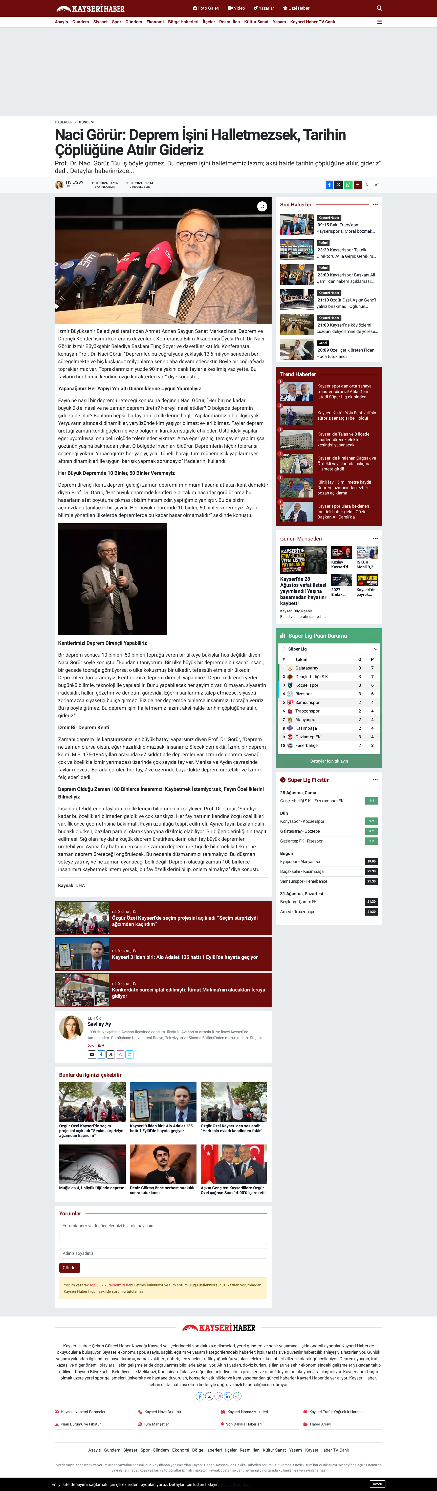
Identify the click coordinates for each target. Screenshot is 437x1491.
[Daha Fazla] (358, 185)
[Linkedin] (129, 1054)
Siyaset (100, 21)
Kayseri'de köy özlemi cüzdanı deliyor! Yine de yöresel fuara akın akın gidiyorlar (346, 328)
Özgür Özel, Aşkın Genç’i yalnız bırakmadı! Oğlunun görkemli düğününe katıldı (346, 303)
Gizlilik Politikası (236, 1484)
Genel (323, 343)
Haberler (64, 122)
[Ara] (379, 8)
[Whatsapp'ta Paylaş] (348, 185)
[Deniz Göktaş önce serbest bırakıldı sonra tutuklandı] (163, 1163)
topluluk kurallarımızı (108, 1285)
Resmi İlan (229, 21)
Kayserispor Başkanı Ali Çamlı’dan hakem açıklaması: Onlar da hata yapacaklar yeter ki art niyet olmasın (346, 278)
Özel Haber (299, 8)
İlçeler (209, 21)
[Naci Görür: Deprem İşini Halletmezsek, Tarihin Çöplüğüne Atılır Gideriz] (163, 260)
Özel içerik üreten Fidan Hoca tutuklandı (345, 353)
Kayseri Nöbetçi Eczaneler (83, 1412)
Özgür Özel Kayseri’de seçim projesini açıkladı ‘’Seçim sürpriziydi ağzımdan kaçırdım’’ (91, 1130)
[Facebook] (101, 1054)
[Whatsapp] (237, 1396)
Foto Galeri (208, 8)
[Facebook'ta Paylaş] (329, 185)
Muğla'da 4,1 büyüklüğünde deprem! (92, 1187)
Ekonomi (155, 21)
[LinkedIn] (228, 1396)
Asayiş (61, 21)
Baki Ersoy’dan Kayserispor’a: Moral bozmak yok (344, 228)
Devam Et (95, 1045)
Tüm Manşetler (156, 1424)
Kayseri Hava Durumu (163, 1412)
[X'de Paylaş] (338, 185)
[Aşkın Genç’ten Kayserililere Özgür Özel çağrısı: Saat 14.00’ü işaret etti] (234, 1163)
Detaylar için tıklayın (329, 761)
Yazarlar (266, 8)
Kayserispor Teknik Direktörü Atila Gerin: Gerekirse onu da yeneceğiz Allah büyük (346, 253)
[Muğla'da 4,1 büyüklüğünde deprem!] (92, 1163)
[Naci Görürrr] (112, 579)
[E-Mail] (92, 1054)
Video (239, 8)
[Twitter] (110, 1054)
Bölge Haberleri (183, 21)
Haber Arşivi (320, 1424)
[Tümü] (375, 204)
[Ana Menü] (379, 22)
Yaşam (279, 21)
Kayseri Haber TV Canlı (312, 21)
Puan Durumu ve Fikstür (81, 1424)
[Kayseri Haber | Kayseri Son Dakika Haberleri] (90, 8)
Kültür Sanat (256, 21)
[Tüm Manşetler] (375, 538)
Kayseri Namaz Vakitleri (248, 1412)
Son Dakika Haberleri (244, 1424)
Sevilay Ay (99, 1024)
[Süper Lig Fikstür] (375, 779)
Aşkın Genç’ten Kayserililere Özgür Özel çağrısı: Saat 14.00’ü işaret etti (233, 1190)
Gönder (70, 1267)
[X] (209, 1396)
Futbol (323, 243)
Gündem (80, 21)
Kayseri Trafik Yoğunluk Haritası (337, 1412)
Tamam (378, 1483)
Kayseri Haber (329, 218)
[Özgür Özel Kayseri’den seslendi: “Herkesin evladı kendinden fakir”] (234, 1102)
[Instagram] (120, 1054)
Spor (116, 21)
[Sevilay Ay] (71, 1027)
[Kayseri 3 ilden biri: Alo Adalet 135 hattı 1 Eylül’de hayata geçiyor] (163, 1102)
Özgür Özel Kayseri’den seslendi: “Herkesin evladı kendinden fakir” (232, 1128)
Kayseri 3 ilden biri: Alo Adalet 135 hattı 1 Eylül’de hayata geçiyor (161, 1128)
